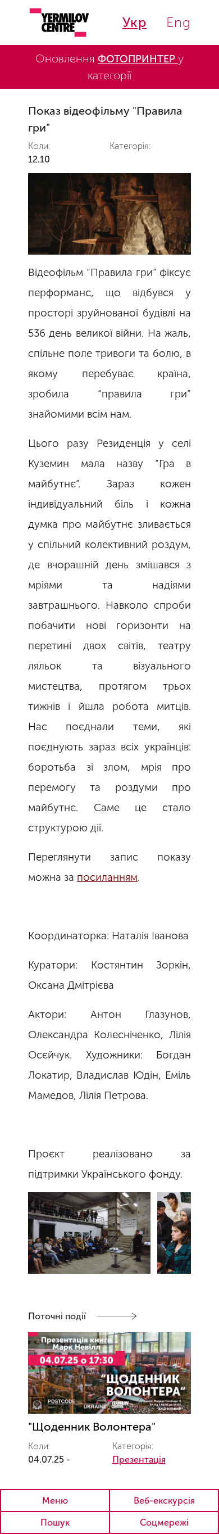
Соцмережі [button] (164, 1522)
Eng (178, 22)
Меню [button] (55, 1500)
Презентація (139, 1459)
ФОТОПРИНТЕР (138, 59)
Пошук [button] (55, 1522)
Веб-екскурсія (164, 1500)
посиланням (107, 877)
